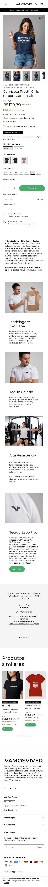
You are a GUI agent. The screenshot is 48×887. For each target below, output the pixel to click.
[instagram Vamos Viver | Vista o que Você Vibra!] (5, 788)
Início (5, 85)
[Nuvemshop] (14, 872)
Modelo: (11, 144)
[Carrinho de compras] (41, 4)
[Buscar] (36, 4)
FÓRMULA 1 (24, 85)
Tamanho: (9, 169)
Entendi (6, 883)
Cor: (9, 154)
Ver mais (17, 569)
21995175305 (9, 801)
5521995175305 (10, 797)
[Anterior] (4, 10)
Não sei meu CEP (9, 204)
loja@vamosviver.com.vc (15, 805)
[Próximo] (44, 10)
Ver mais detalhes (9, 121)
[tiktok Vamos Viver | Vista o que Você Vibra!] (16, 788)
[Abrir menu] (6, 4)
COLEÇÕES (13, 85)
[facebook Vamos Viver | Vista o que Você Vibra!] (10, 788)
